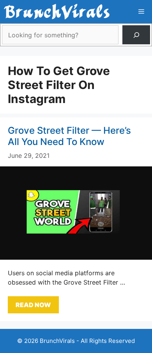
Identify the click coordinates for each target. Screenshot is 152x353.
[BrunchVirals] (57, 11)
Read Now (33, 305)
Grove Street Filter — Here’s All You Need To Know (69, 136)
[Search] (136, 34)
